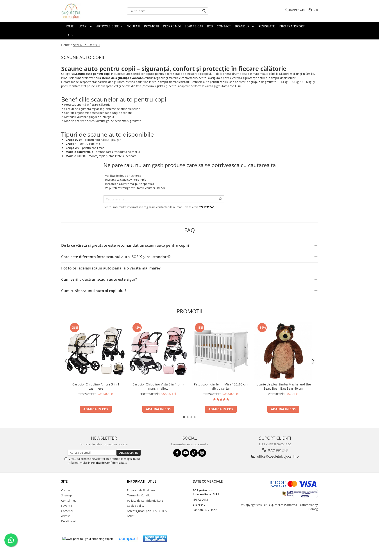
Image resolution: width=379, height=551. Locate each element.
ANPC (130, 516)
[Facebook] (177, 453)
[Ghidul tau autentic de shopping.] (128, 538)
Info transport (292, 26)
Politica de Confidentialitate (109, 463)
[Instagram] (202, 453)
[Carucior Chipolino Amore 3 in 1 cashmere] (96, 351)
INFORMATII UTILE (141, 481)
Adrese (65, 516)
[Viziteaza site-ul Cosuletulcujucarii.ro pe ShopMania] (155, 538)
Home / (67, 45)
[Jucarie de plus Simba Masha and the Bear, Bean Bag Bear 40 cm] (283, 351)
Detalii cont (68, 521)
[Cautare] (204, 11)
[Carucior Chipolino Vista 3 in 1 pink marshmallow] (158, 351)
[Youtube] (185, 453)
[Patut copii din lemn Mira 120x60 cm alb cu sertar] (221, 351)
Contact (66, 490)
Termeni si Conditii (139, 495)
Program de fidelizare (141, 490)
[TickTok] (194, 453)
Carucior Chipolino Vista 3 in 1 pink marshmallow (158, 386)
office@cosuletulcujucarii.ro (277, 456)
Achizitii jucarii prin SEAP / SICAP (147, 511)
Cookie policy (135, 506)
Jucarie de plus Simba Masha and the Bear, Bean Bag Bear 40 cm (283, 386)
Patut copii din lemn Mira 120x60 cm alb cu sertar (221, 386)
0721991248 (277, 450)
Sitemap (66, 495)
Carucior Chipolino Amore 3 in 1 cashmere (95, 386)
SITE (64, 481)
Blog (68, 35)
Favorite (66, 506)
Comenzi (67, 511)
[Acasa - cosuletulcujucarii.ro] (83, 11)
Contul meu (69, 501)
